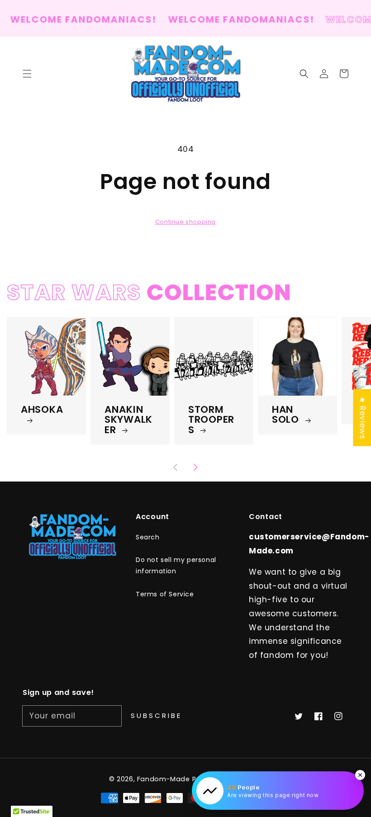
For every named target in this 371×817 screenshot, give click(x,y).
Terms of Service (165, 594)
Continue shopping (185, 221)
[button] (304, 74)
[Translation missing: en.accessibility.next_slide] (195, 468)
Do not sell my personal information (176, 565)
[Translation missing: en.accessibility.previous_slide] (176, 468)
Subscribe (156, 715)
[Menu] (27, 74)
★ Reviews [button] (362, 417)
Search (148, 537)
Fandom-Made (163, 779)
